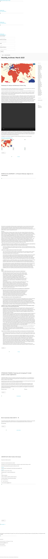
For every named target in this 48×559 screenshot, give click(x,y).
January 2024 (39, 83)
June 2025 (39, 70)
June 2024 (39, 79)
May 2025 (39, 71)
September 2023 (40, 86)
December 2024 (40, 75)
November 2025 (40, 67)
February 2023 (39, 90)
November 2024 (40, 76)
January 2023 (39, 91)
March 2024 (39, 81)
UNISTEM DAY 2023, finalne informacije (11, 456)
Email (1, 43)
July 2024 (39, 78)
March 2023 (39, 89)
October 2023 (39, 85)
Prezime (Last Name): (3, 39)
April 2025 (39, 72)
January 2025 (39, 74)
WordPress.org (40, 107)
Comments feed (40, 106)
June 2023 (39, 87)
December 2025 (40, 66)
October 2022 (39, 93)
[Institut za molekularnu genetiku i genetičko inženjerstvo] (11, 528)
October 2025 (39, 68)
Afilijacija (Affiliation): (3, 47)
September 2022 (40, 94)
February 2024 (39, 82)
